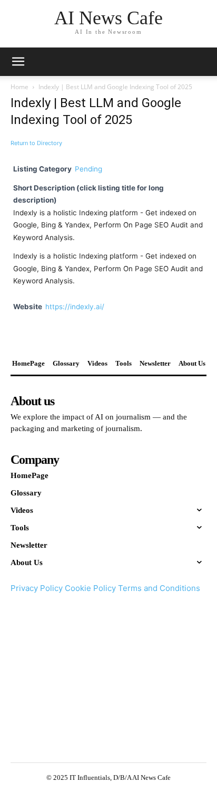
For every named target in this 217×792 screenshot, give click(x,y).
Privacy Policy (37, 588)
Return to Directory (36, 143)
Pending (88, 169)
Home (19, 86)
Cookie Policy (90, 588)
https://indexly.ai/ (74, 306)
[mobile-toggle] (18, 61)
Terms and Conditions (159, 588)
